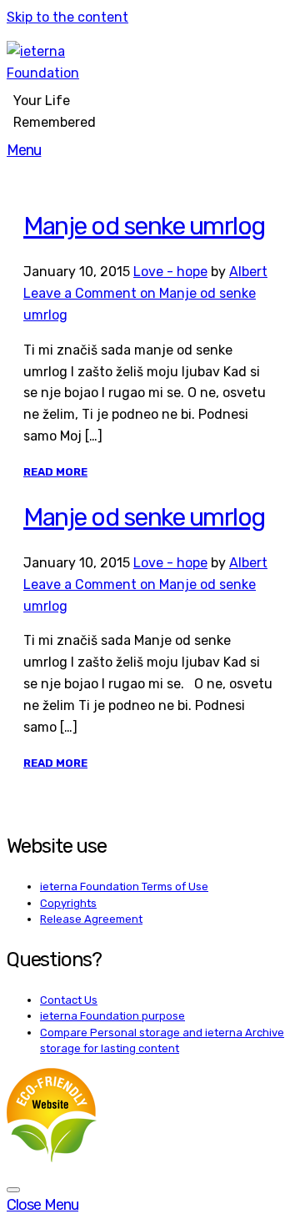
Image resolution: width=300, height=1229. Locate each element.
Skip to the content (67, 17)
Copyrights (68, 903)
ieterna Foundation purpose (112, 1016)
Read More (55, 472)
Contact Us (69, 1000)
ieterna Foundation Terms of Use (124, 886)
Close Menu (42, 1205)
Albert (248, 272)
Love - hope (170, 272)
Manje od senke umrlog (144, 226)
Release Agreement (91, 919)
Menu (24, 150)
